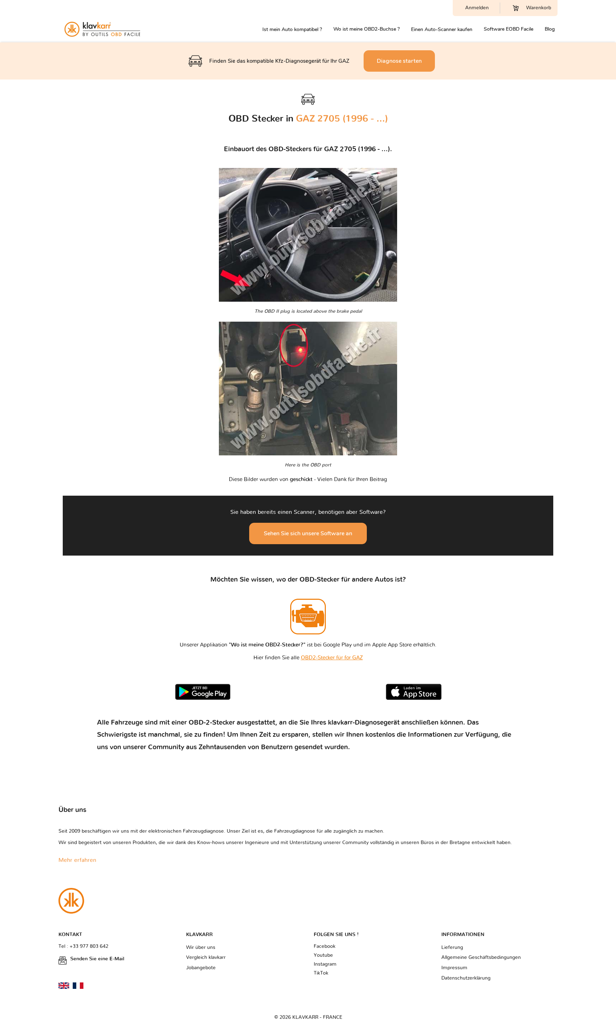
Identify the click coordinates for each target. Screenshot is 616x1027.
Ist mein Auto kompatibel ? (292, 29)
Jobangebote (201, 967)
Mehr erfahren (77, 860)
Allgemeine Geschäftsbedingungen (481, 957)
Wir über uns (200, 947)
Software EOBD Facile (508, 29)
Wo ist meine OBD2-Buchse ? (366, 29)
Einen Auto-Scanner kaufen (441, 29)
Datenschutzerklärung (466, 978)
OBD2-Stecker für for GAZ (332, 657)
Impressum (454, 967)
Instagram (325, 964)
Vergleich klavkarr (206, 957)
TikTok (321, 973)
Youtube (323, 955)
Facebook (324, 946)
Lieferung (452, 947)
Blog (550, 29)
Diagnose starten (399, 61)
